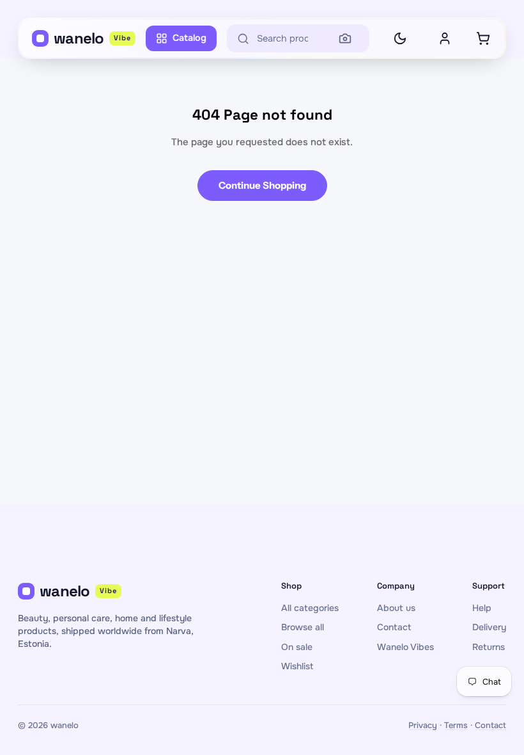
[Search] (345, 38)
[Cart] (483, 38)
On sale (296, 647)
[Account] (445, 38)
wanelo (92, 38)
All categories (310, 608)
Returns (488, 647)
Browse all (302, 627)
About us (396, 608)
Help (481, 608)
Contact (394, 627)
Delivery (489, 627)
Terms (456, 725)
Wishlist (297, 666)
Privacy (422, 725)
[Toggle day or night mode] (400, 38)
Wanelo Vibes (405, 647)
